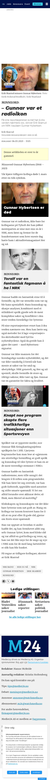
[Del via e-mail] (13, 581)
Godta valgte (24, 772)
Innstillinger (42, 778)
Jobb (9, 4)
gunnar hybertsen (13, 571)
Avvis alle (12, 772)
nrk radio (8, 567)
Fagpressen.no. (13, 764)
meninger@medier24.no (24, 692)
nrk (33, 567)
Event (27, 4)
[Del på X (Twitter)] (8, 581)
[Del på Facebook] (4, 581)
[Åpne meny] (47, 4)
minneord (8, 575)
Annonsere (18, 4)
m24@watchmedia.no (29, 703)
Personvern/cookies (38, 662)
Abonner (38, 4)
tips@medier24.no (18, 686)
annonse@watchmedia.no (28, 697)
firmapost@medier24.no (15, 713)
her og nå (22, 567)
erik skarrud (34, 571)
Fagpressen (39, 719)
